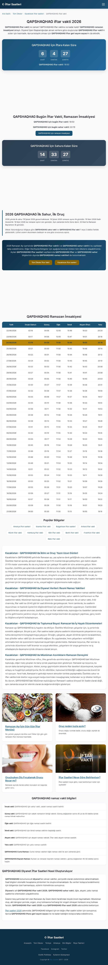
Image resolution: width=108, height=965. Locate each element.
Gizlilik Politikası (44, 955)
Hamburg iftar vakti (35, 533)
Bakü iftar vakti (54, 539)
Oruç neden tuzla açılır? (72, 726)
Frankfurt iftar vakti (92, 533)
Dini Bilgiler (66, 943)
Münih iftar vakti (15, 533)
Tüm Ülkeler (38, 943)
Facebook (45, 949)
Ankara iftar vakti (88, 526)
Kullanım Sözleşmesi (61, 955)
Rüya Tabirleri (78, 943)
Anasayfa (27, 943)
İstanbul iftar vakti (43, 526)
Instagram (55, 949)
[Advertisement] (54, 93)
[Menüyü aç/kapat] (103, 4)
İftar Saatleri (54, 960)
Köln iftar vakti (54, 533)
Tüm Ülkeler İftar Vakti (40, 262)
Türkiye (48, 943)
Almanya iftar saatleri (21, 526)
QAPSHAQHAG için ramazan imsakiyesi (54, 133)
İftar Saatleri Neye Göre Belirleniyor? (79, 777)
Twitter (64, 949)
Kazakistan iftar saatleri (67, 262)
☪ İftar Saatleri (11, 4)
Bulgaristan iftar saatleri (65, 526)
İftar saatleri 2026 (13, 910)
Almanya (56, 943)
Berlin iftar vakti (72, 533)
